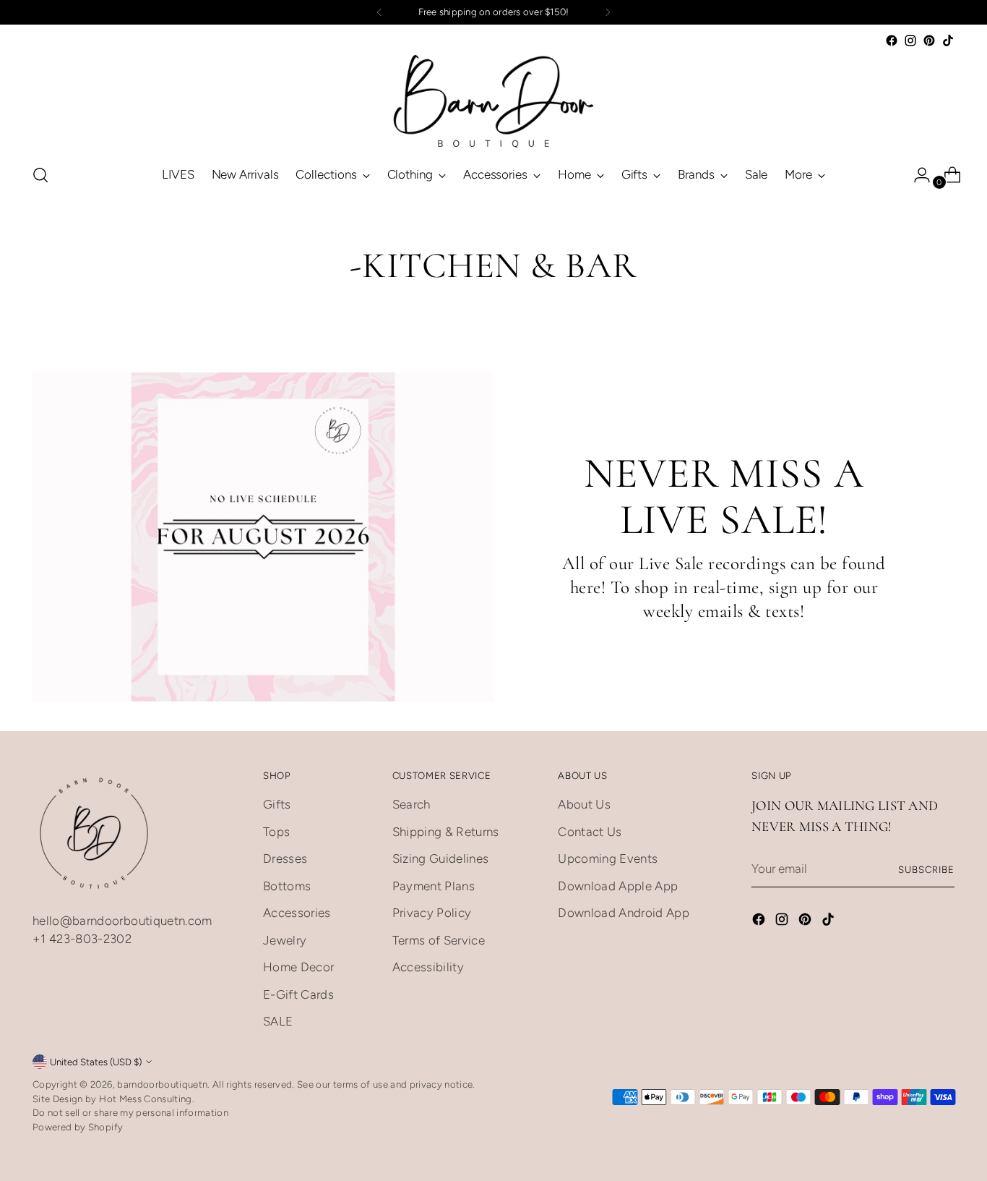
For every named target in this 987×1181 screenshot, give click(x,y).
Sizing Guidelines (440, 858)
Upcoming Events (608, 858)
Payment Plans (433, 886)
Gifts (277, 804)
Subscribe (926, 869)
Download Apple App (618, 886)
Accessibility (428, 967)
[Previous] (379, 12)
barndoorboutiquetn (162, 1084)
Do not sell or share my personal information (130, 1112)
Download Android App (623, 912)
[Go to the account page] (916, 175)
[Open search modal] (40, 175)
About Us (584, 804)
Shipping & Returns (445, 831)
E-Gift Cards (298, 994)
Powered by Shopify (78, 1127)
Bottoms (287, 886)
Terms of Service (438, 940)
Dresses (285, 858)
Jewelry (284, 940)
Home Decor (298, 967)
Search (411, 804)
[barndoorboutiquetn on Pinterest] (929, 40)
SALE (278, 1021)
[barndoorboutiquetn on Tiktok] (947, 40)
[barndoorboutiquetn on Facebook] (891, 40)
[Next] (608, 12)
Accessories (297, 912)
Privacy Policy (432, 912)
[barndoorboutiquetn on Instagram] (910, 40)
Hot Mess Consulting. (146, 1098)
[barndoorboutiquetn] (493, 100)
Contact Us (589, 831)
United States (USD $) (96, 1061)
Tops (276, 831)
